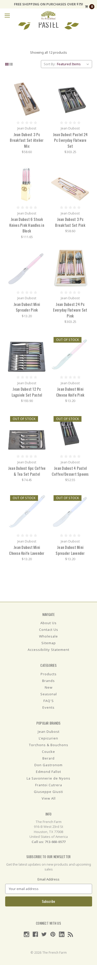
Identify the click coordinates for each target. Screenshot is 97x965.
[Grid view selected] (7, 64)
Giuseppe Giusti (48, 791)
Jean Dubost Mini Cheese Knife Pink (70, 392)
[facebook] (35, 934)
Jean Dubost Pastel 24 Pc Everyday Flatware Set (70, 140)
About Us (48, 623)
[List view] (11, 64)
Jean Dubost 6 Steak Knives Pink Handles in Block (26, 224)
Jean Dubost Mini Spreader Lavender (70, 550)
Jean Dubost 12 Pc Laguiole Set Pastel (27, 392)
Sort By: (50, 64)
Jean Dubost (48, 731)
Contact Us (48, 629)
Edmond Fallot (48, 771)
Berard (48, 758)
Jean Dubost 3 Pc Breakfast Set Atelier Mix (26, 140)
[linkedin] (61, 934)
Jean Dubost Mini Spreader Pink (26, 307)
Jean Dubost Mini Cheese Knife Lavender (26, 550)
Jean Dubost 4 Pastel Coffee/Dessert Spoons (70, 471)
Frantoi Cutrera (48, 785)
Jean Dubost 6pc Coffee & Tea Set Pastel (27, 471)
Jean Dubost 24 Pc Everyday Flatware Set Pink (70, 309)
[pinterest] (53, 934)
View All (49, 798)
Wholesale (48, 636)
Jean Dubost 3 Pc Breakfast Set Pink (70, 222)
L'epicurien (48, 738)
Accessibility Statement (48, 649)
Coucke (48, 751)
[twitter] (44, 934)
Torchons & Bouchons (48, 745)
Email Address (48, 879)
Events (48, 707)
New (49, 687)
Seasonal (48, 694)
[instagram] (26, 934)
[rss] (70, 934)
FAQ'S (48, 700)
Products (49, 674)
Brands (48, 680)
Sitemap (48, 643)
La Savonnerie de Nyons (48, 778)
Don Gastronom (48, 765)
